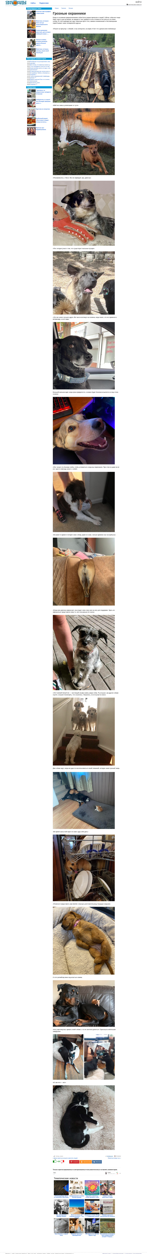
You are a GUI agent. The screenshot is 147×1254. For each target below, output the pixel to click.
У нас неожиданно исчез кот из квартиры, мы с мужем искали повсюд (49, 66)
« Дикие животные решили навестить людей (65, 1158)
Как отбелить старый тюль (61, 1234)
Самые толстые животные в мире (107, 1196)
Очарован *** (33, 84)
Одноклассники (87, 1161)
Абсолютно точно (35, 82)
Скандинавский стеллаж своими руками (76, 1196)
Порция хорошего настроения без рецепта (107, 1215)
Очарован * (33, 74)
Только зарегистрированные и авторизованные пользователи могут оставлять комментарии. (85, 1169)
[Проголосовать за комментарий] (118, 1173)
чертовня (32, 63)
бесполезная (33, 81)
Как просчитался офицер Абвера (61, 1215)
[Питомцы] (15, 5)
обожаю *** (33, 77)
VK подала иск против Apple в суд (92, 1234)
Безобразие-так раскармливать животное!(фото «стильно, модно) (48, 61)
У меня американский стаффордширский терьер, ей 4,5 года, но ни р (49, 76)
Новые (57, 8)
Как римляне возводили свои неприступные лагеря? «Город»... (107, 1235)
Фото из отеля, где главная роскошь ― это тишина (77, 1216)
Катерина (118, 1156)
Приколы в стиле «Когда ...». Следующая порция (92, 1215)
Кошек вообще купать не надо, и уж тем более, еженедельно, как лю (49, 68)
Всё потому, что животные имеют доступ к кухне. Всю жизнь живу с (48, 64)
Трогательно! (33, 69)
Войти (139, 2)
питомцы (57, 1156)
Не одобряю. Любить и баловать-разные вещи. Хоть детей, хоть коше (49, 73)
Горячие (63, 8)
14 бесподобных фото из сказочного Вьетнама (61, 1196)
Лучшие (71, 8)
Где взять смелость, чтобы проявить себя (92, 1196)
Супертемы (31, 87)
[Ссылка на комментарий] (54, 1174)
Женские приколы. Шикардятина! (76, 1234)
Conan (109, 1172)
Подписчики (44, 3)
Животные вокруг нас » (114, 1158)
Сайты (33, 3)
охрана (61, 1156)
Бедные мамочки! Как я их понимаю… (40, 79)
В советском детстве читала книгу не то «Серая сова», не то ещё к (48, 71)
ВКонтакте (98, 1161)
